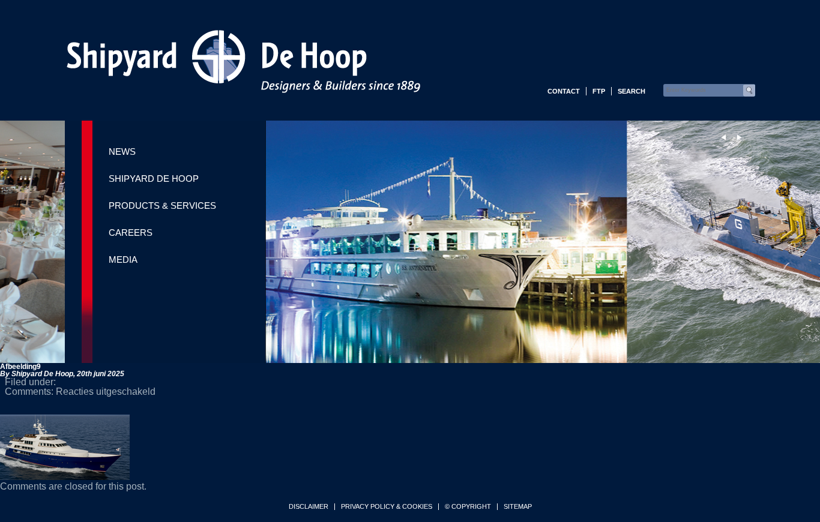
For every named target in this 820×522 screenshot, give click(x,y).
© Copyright (468, 506)
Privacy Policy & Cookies (386, 506)
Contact (563, 91)
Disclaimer (308, 506)
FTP (598, 91)
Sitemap (518, 506)
